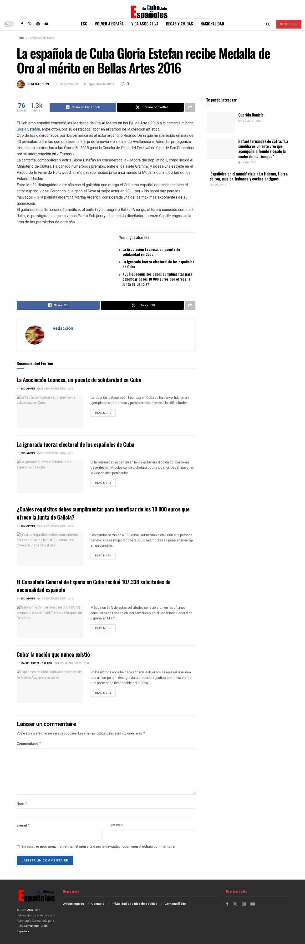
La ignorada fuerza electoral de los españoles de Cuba (158, 264)
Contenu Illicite (175, 903)
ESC (84, 24)
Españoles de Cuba (41, 38)
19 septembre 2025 (53, 599)
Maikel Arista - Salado (36, 663)
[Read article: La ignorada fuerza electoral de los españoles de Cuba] (50, 476)
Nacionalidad (212, 24)
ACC (30, 910)
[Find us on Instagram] (38, 23)
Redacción (40, 84)
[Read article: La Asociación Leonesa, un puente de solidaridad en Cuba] (50, 411)
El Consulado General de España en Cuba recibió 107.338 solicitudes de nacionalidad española (94, 585)
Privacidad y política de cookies (134, 903)
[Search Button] (268, 23)
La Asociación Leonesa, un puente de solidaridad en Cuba (151, 252)
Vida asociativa (144, 24)
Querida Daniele (251, 115)
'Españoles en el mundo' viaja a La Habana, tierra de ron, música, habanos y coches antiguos (249, 176)
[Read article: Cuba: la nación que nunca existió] (50, 686)
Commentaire (29, 743)
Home (21, 38)
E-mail (23, 825)
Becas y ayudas (179, 24)
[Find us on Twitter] (30, 23)
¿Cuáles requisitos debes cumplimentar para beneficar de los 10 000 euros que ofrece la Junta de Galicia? (157, 279)
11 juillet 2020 (250, 121)
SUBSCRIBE (289, 24)
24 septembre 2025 (53, 526)
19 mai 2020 (248, 163)
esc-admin (28, 389)
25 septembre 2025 (53, 389)
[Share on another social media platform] (190, 107)
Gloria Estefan (28, 129)
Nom (22, 803)
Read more (105, 413)
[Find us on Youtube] (46, 23)
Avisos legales (73, 903)
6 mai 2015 (219, 185)
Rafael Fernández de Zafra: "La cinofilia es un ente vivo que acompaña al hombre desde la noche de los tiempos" (263, 148)
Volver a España (109, 24)
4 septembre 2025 (69, 663)
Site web (116, 825)
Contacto (97, 903)
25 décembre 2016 (68, 84)
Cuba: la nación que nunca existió (53, 654)
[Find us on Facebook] (22, 23)
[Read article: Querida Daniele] (220, 122)
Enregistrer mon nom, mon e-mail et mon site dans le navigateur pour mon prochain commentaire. (98, 846)
